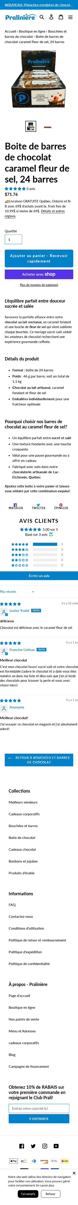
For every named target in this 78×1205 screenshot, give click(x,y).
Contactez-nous (21, 916)
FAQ (12, 904)
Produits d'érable (21, 873)
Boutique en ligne (32, 31)
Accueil (10, 31)
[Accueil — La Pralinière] (21, 16)
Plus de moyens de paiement (39, 285)
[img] (10, 604)
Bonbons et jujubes (23, 861)
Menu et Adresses (22, 1031)
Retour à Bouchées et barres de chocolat (42, 760)
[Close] (74, 1173)
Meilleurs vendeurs (23, 802)
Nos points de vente (24, 1019)
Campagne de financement (29, 1066)
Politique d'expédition (25, 952)
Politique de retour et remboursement (37, 940)
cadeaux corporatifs (24, 1043)
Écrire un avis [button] (39, 576)
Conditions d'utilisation (26, 928)
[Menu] (70, 16)
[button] (15, 188)
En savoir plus (45, 1185)
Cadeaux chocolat (22, 849)
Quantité (11, 231)
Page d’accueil (19, 995)
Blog (12, 1054)
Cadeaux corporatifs (24, 814)
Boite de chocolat (22, 837)
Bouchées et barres (23, 826)
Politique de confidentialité (29, 964)
